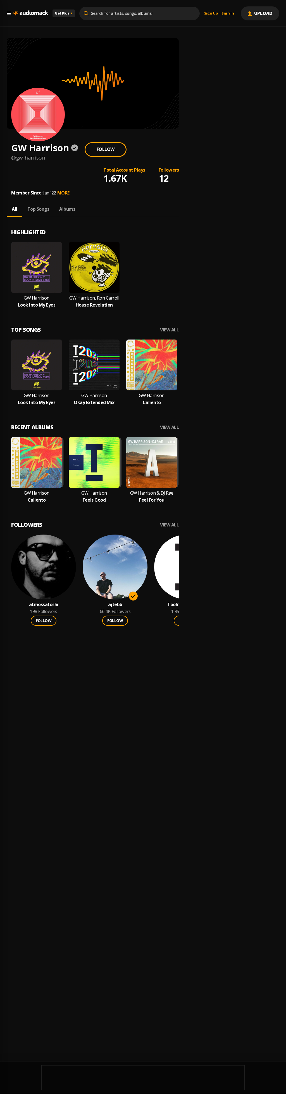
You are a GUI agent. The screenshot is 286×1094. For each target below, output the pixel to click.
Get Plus (64, 13)
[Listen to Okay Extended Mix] (94, 365)
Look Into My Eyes (37, 305)
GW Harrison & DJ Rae (151, 493)
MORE (63, 193)
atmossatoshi (43, 604)
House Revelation (94, 305)
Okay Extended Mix (94, 402)
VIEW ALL (169, 330)
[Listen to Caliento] (151, 365)
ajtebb (115, 604)
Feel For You (151, 500)
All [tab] (14, 209)
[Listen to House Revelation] (94, 267)
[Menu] (9, 13)
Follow (106, 149)
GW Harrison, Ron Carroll (94, 298)
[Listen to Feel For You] (151, 462)
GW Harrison (36, 298)
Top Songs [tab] (38, 209)
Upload (263, 13)
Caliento (152, 402)
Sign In (227, 13)
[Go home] (29, 13)
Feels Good (94, 500)
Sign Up (211, 13)
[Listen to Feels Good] (94, 462)
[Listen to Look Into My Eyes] (36, 267)
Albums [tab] (67, 209)
